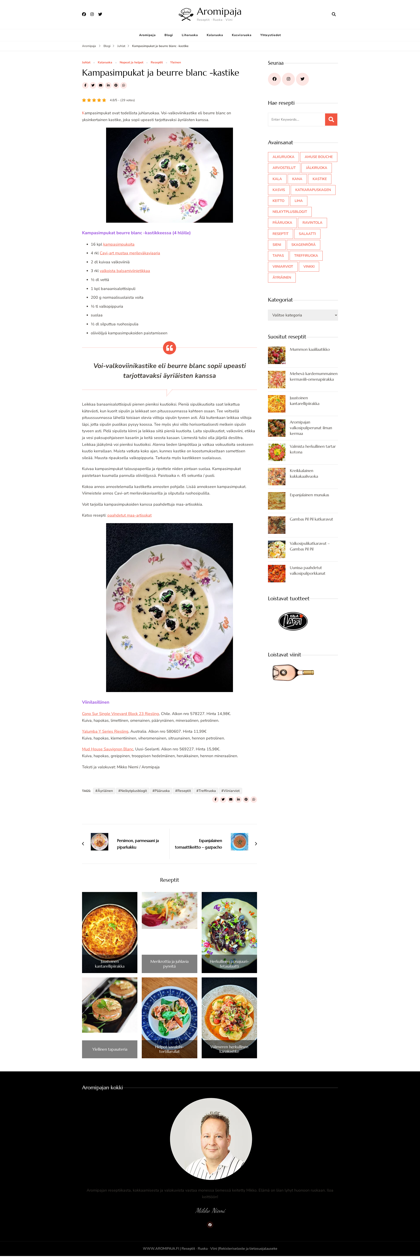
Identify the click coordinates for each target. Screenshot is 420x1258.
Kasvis (279, 189)
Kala (277, 179)
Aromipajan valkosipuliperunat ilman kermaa (311, 428)
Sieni (277, 244)
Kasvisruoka (242, 35)
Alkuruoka (283, 156)
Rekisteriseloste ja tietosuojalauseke (248, 1248)
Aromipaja (219, 11)
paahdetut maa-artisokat (129, 515)
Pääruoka (162, 790)
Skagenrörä (303, 244)
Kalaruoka (215, 35)
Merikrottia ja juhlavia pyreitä (169, 963)
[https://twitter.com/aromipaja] (302, 79)
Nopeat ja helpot (131, 62)
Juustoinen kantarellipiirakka (109, 963)
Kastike (320, 179)
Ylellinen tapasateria (109, 1049)
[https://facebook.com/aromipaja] (274, 79)
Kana (297, 179)
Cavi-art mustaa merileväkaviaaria (130, 253)
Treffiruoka (207, 790)
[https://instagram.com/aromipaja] (288, 79)
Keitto (278, 200)
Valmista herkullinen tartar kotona (313, 449)
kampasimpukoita (119, 244)
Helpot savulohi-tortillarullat (169, 1049)
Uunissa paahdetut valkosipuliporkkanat (308, 570)
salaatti (307, 233)
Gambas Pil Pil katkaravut (311, 519)
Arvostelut (284, 167)
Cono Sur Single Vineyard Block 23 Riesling (120, 713)
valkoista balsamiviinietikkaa (125, 270)
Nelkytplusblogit (134, 790)
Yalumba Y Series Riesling (105, 731)
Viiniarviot (232, 790)
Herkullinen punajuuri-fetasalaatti (229, 963)
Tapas (278, 255)
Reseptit (157, 62)
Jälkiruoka (316, 167)
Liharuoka (190, 35)
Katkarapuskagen (313, 189)
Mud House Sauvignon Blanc (107, 749)
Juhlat (86, 62)
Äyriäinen (105, 790)
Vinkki (309, 266)
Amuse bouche (319, 156)
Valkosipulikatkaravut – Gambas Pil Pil (310, 546)
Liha (299, 200)
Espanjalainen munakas (309, 494)
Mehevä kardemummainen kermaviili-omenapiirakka (314, 376)
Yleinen (175, 62)
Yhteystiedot (270, 35)
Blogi (168, 35)
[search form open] (334, 14)
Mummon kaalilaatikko (310, 349)
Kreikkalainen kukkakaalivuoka (304, 473)
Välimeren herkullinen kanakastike (229, 1049)
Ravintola (312, 222)
